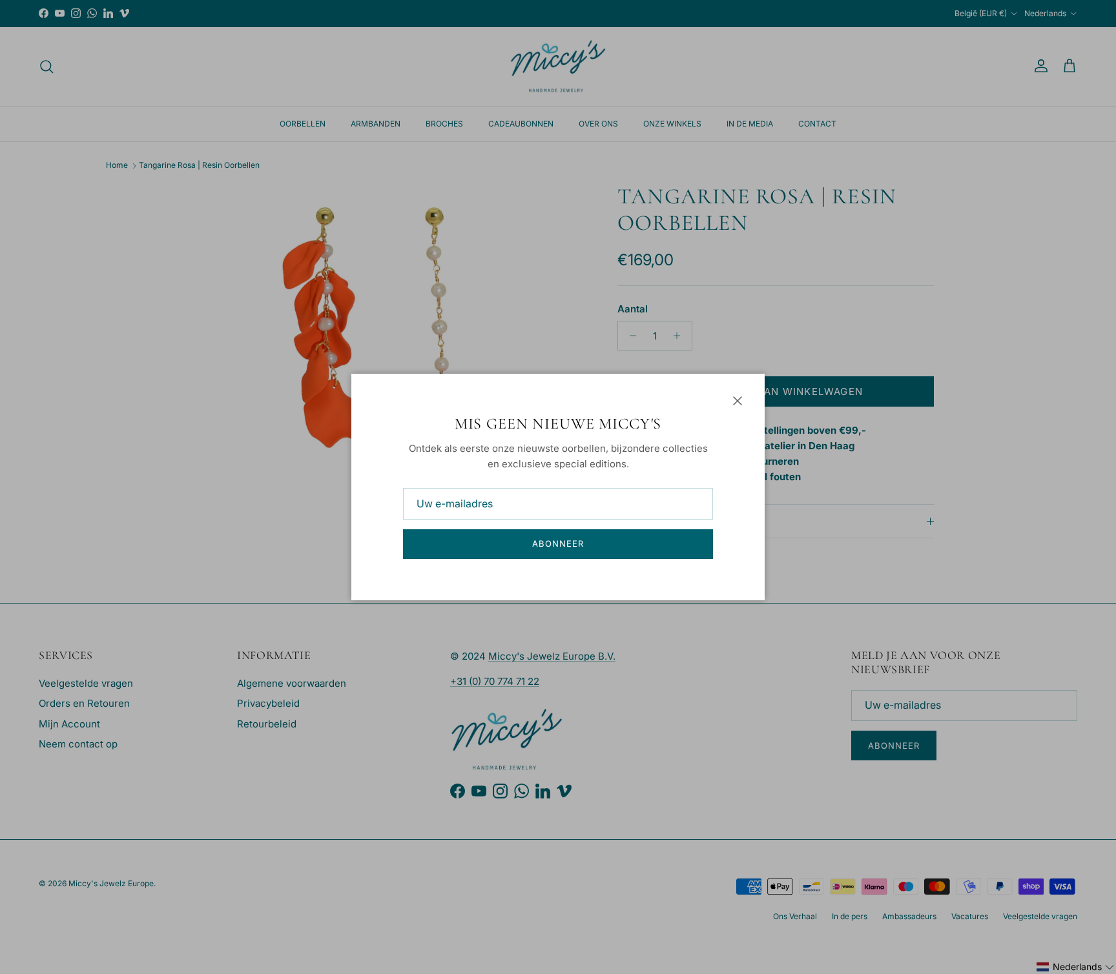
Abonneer (558, 543)
